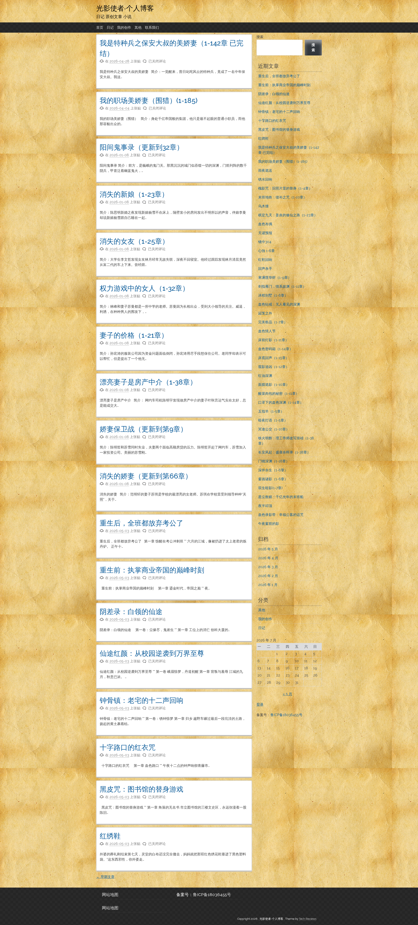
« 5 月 (287, 694)
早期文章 (105, 877)
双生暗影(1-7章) (270, 488)
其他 (138, 27)
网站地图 (110, 894)
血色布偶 (265, 224)
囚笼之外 (265, 313)
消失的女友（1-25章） (134, 241)
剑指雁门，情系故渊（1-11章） (282, 286)
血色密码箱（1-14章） (275, 349)
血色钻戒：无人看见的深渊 (279, 304)
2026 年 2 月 (268, 576)
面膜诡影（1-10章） (273, 385)
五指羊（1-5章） (271, 411)
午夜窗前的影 (268, 524)
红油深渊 (265, 376)
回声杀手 (265, 269)
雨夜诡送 (265, 170)
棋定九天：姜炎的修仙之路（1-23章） (287, 215)
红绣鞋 (110, 836)
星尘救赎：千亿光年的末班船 (280, 497)
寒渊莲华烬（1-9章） (274, 277)
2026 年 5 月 (268, 549)
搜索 (259, 37)
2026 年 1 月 (268, 585)
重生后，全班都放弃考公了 (141, 523)
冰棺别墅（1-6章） (273, 295)
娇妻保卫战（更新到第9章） (143, 429)
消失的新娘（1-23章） (134, 194)
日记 (110, 27)
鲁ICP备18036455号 (286, 715)
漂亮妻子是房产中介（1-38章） (148, 382)
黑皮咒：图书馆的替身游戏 (141, 789)
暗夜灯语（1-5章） (273, 420)
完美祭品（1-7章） (272, 322)
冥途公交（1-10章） (273, 429)
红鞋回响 (265, 260)
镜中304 (264, 242)
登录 (259, 704)
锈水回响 (265, 179)
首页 (99, 27)
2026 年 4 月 (268, 558)
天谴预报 (265, 233)
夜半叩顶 (265, 506)
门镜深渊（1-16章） (273, 461)
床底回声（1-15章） (273, 358)
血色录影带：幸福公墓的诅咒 (280, 515)
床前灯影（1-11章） (273, 340)
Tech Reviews (307, 918)
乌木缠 (263, 206)
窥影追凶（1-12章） (273, 367)
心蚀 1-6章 (266, 251)
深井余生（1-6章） (273, 470)
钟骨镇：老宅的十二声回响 (141, 700)
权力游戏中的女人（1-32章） (144, 288)
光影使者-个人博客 (125, 8)
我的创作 (124, 27)
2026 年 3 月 (268, 567)
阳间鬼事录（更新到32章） (142, 147)
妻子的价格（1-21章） (134, 335)
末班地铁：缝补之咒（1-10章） (282, 197)
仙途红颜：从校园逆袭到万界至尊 (152, 653)
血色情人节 (267, 331)
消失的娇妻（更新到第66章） (146, 476)
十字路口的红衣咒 (127, 747)
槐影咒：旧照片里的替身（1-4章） (285, 188)
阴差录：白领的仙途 (131, 612)
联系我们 (152, 27)
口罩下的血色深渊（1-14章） (280, 402)
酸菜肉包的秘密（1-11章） (278, 393)
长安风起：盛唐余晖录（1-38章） (284, 452)
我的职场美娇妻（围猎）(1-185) (148, 100)
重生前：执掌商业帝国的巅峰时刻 (152, 570)
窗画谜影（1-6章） (273, 479)
